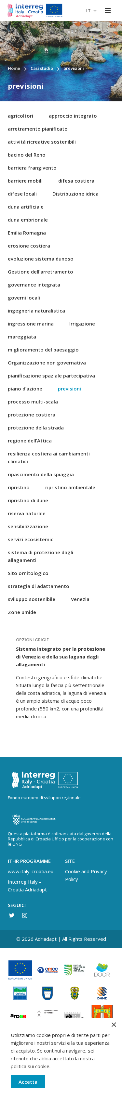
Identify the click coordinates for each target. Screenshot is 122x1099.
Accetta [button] (28, 1082)
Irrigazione (82, 323)
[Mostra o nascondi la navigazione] (107, 10)
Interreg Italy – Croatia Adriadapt (27, 885)
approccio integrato (73, 115)
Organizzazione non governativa (47, 362)
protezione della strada (36, 427)
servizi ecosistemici (31, 539)
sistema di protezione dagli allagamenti (40, 556)
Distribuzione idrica (75, 193)
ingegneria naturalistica (36, 310)
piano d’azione (25, 388)
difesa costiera (76, 180)
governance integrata (34, 284)
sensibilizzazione (28, 526)
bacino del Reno (27, 154)
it (89, 10)
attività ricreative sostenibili (42, 141)
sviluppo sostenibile (31, 599)
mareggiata (22, 336)
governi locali (24, 297)
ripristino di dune (28, 500)
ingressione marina (31, 323)
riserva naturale (27, 513)
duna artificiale (26, 206)
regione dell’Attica (30, 440)
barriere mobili (25, 180)
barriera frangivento (32, 167)
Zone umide (22, 612)
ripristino (19, 487)
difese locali (22, 193)
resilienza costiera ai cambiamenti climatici (49, 457)
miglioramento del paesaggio (43, 349)
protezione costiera (31, 414)
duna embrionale (28, 219)
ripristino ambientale (70, 487)
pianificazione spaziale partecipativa (51, 375)
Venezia (80, 599)
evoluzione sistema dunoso (41, 258)
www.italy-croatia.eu (30, 871)
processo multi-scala (33, 401)
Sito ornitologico (28, 573)
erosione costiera (29, 245)
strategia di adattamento (38, 586)
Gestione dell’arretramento (40, 271)
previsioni (69, 388)
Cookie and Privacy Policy (86, 875)
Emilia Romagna (27, 232)
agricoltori (20, 115)
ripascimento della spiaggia (41, 474)
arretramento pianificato (38, 128)
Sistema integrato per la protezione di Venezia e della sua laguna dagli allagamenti (60, 656)
